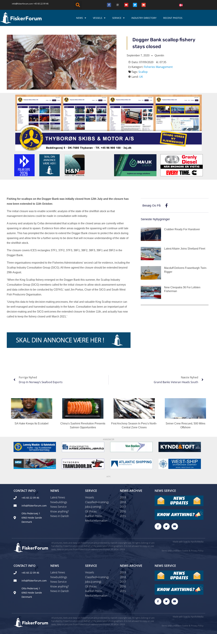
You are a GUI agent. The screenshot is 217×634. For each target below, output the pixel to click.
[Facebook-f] (158, 526)
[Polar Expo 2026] (24, 165)
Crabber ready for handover (182, 229)
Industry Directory (143, 17)
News (79, 17)
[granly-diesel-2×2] (181, 165)
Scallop (143, 72)
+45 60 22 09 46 (40, 3)
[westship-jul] (180, 463)
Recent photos (172, 17)
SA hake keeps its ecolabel (31, 423)
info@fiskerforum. (20, 3)
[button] (78, 5)
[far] (83, 446)
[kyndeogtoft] (180, 446)
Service (116, 17)
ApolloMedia (197, 541)
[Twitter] (135, 5)
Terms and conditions (172, 550)
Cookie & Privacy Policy (192, 550)
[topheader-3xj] (108, 122)
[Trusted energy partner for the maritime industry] (135, 165)
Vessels (97, 17)
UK (141, 77)
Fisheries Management (158, 67)
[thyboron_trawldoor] (83, 463)
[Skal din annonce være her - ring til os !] (49, 165)
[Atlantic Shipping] (131, 463)
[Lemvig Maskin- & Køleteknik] (35, 446)
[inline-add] (69, 340)
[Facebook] (109, 5)
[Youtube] (126, 5)
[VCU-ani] (35, 463)
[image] (131, 446)
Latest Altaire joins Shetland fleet (184, 248)
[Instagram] (118, 5)
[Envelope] (144, 5)
